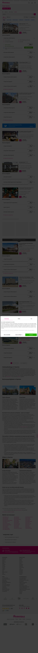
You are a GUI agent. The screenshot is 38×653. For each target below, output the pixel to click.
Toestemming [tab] (6, 318)
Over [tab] (31, 318)
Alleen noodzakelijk (7, 334)
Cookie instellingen (18, 334)
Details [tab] (19, 318)
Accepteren (31, 334)
